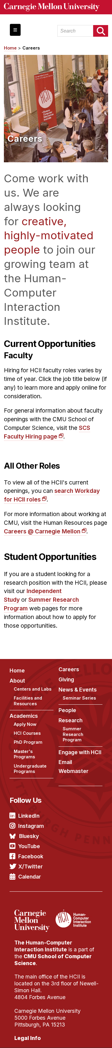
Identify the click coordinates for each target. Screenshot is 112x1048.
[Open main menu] (15, 30)
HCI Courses (27, 733)
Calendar (29, 876)
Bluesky (29, 836)
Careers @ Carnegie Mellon (42, 531)
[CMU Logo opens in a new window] (56, 7)
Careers (31, 47)
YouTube (29, 846)
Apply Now (25, 724)
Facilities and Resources (28, 700)
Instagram (31, 826)
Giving (66, 679)
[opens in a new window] (34, 913)
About (17, 680)
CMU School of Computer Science (53, 959)
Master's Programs (24, 754)
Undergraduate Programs (30, 768)
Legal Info (27, 1038)
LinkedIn (28, 816)
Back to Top (81, 1036)
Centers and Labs (32, 689)
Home (10, 47)
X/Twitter (30, 866)
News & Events (78, 689)
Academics (24, 716)
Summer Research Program (73, 734)
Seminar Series (79, 697)
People (67, 710)
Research (70, 720)
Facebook (30, 856)
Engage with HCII (80, 752)
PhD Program (28, 742)
